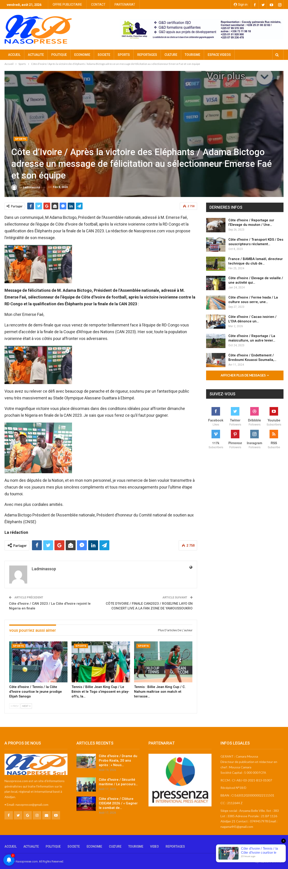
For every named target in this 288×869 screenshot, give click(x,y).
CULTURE (170, 55)
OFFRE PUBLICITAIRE (67, 4)
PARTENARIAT (125, 4)
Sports (20, 139)
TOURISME (192, 55)
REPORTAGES (147, 55)
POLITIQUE (59, 55)
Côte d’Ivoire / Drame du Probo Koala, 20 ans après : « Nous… (118, 760)
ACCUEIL (14, 55)
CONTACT (98, 4)
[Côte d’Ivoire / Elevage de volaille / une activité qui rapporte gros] (215, 283)
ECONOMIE (82, 55)
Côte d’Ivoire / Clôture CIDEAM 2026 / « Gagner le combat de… (118, 803)
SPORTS (124, 55)
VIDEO (154, 846)
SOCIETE (104, 55)
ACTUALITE (36, 55)
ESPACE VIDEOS (219, 55)
